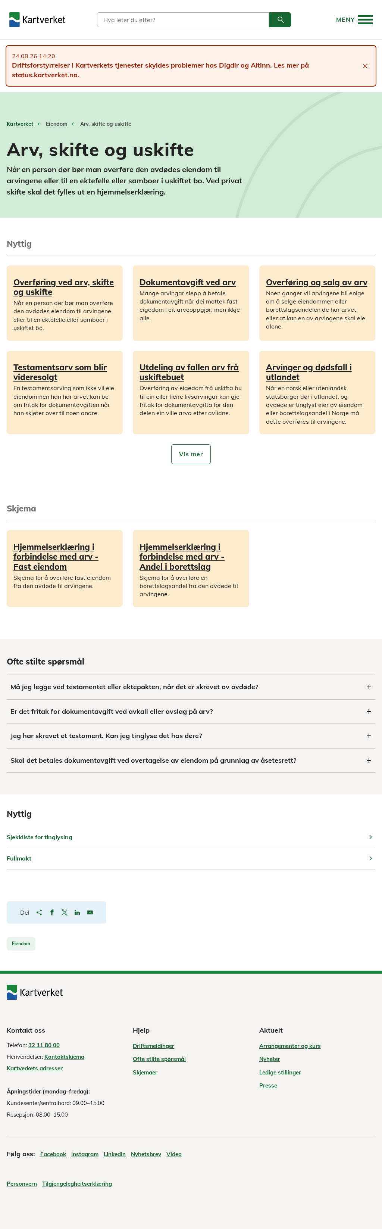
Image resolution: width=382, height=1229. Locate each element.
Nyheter (269, 1058)
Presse (268, 1085)
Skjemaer (145, 1072)
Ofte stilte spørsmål (159, 1058)
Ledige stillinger (280, 1072)
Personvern (22, 1183)
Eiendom (21, 943)
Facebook (53, 1154)
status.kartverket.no (45, 75)
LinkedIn (115, 1154)
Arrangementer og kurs (290, 1045)
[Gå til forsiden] (37, 19)
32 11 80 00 (44, 1045)
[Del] (39, 912)
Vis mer (191, 454)
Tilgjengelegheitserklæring (77, 1183)
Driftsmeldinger (153, 1045)
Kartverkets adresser (35, 1068)
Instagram (84, 1154)
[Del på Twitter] (65, 912)
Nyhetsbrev (146, 1154)
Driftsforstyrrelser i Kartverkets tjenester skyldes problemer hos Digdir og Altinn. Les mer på (160, 65)
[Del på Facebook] (52, 912)
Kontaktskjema (64, 1056)
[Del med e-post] (90, 912)
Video (174, 1154)
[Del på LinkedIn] (77, 912)
